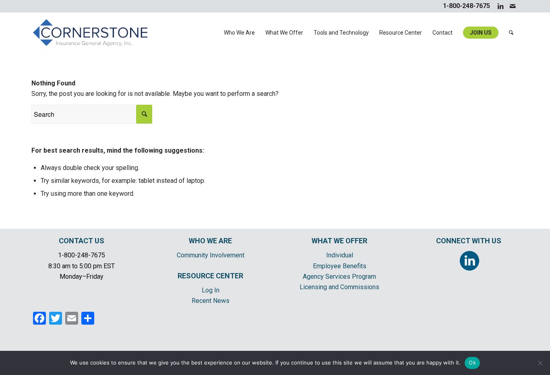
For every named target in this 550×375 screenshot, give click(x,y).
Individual (339, 255)
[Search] (511, 32)
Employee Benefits (339, 266)
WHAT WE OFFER (339, 240)
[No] (540, 363)
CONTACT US (81, 240)
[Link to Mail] (513, 6)
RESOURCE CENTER (210, 275)
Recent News (211, 301)
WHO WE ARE (210, 240)
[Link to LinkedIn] (500, 6)
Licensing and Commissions (339, 287)
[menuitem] (239, 32)
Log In (210, 290)
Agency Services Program (339, 276)
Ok (472, 362)
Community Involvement (210, 255)
